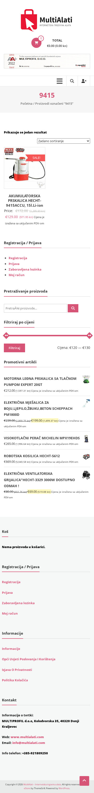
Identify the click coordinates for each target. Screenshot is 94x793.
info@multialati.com (28, 743)
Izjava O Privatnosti (17, 670)
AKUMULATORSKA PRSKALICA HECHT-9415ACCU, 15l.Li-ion (24, 200)
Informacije (11, 648)
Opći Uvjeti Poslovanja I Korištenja (28, 659)
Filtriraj (14, 348)
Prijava (14, 264)
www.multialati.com (27, 737)
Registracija (18, 258)
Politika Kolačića (15, 680)
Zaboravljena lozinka (25, 269)
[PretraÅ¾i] (73, 308)
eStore (27, 788)
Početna (26, 103)
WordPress (64, 788)
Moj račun (17, 275)
